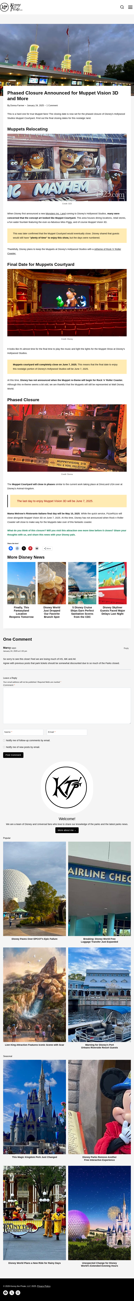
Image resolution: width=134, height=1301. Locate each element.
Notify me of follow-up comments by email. (28, 740)
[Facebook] (5, 1292)
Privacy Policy (43, 1286)
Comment (9, 685)
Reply (126, 648)
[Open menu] (130, 7)
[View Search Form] (122, 7)
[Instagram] (18, 1292)
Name (8, 732)
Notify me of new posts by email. (23, 747)
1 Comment (52, 105)
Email (51, 732)
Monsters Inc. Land (56, 213)
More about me (66, 830)
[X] (11, 1292)
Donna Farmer (17, 105)
